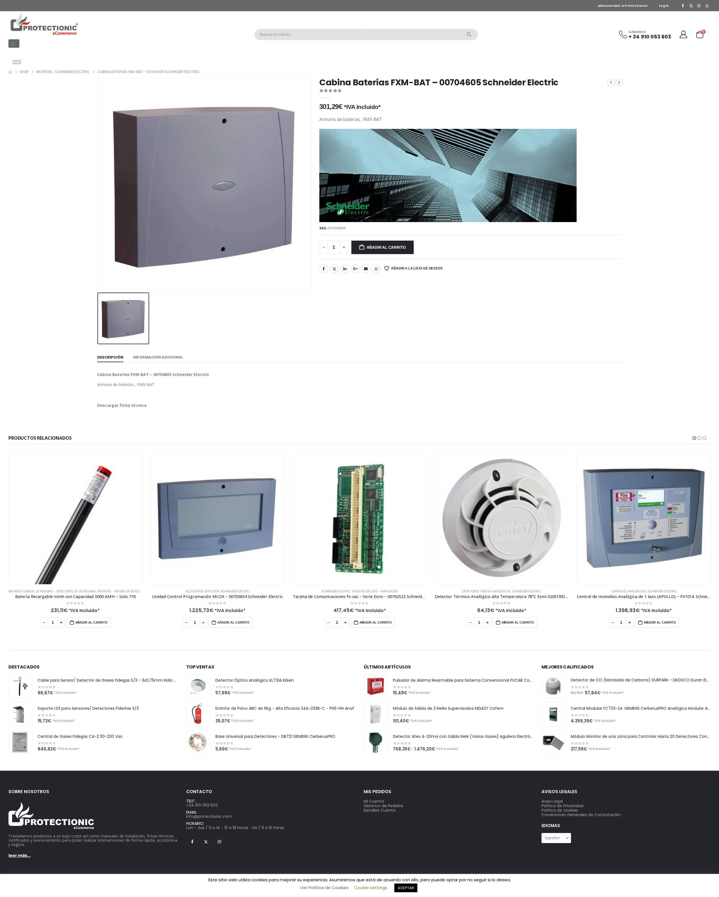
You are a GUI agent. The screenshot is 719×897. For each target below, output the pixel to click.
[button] (13, 43)
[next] (619, 82)
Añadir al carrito (386, 247)
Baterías (15, 591)
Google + (355, 268)
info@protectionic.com (209, 816)
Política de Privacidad (562, 806)
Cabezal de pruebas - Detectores (48, 591)
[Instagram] (699, 5)
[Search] (469, 34)
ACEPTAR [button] (406, 888)
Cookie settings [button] (370, 888)
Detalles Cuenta (379, 810)
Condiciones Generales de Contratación (581, 815)
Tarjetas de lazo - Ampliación (375, 591)
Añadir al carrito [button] (91, 622)
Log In (664, 5)
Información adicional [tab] (158, 357)
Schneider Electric (235, 591)
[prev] (611, 82)
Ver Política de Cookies (324, 888)
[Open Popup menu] (17, 62)
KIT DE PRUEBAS (85, 591)
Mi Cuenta (374, 801)
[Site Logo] (43, 23)
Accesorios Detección (202, 591)
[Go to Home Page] (10, 72)
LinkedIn (344, 268)
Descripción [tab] (110, 357)
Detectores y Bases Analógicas (486, 591)
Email (365, 268)
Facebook (323, 268)
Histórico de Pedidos (383, 806)
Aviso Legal (552, 801)
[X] (691, 5)
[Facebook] (683, 5)
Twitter (334, 268)
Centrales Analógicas (628, 591)
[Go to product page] (75, 517)
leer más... (19, 855)
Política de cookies (559, 810)
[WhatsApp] (707, 5)
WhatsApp (376, 268)
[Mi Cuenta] (683, 34)
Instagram (219, 841)
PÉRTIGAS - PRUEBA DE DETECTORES (122, 591)
